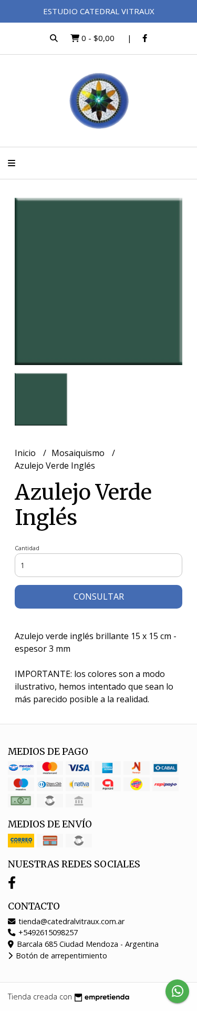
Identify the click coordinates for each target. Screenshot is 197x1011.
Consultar (99, 596)
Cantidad (27, 548)
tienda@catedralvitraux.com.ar (70, 921)
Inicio (26, 453)
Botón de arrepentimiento (60, 956)
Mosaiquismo (79, 453)
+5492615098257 (47, 932)
